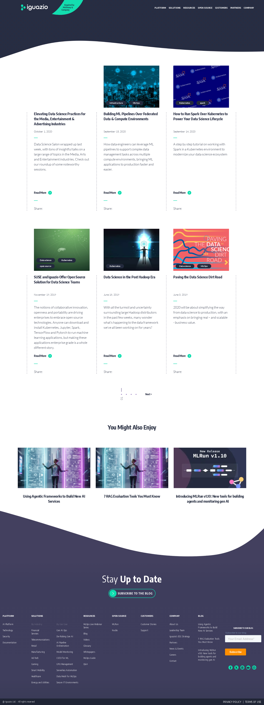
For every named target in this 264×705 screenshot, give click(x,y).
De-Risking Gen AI (65, 636)
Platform (160, 7)
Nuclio (115, 630)
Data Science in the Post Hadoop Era (129, 277)
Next (147, 394)
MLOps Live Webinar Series (93, 626)
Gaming (34, 664)
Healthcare (36, 676)
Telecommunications (40, 639)
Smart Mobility (38, 670)
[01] (121, 394)
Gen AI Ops (62, 630)
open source (45, 266)
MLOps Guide (90, 658)
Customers (221, 7)
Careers (173, 654)
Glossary (87, 645)
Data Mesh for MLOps (66, 676)
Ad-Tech (35, 658)
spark (202, 103)
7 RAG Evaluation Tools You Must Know (208, 640)
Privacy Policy (232, 701)
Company (249, 7)
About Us (174, 624)
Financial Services (35, 632)
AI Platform (8, 624)
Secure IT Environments (67, 682)
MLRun (115, 624)
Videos (87, 639)
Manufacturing (38, 652)
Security (6, 636)
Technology (8, 630)
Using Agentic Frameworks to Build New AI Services (207, 627)
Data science (45, 260)
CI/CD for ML (62, 658)
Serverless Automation (67, 670)
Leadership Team (177, 630)
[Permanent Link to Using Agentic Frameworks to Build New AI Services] (54, 476)
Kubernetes (184, 103)
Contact (173, 661)
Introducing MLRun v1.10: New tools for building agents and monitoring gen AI (208, 655)
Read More (40, 192)
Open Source (205, 7)
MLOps (136, 103)
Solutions (175, 7)
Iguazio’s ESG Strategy (180, 636)
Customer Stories (148, 624)
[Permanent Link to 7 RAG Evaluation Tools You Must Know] (132, 473)
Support (144, 630)
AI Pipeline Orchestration (63, 644)
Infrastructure (116, 103)
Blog (86, 633)
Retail (34, 645)
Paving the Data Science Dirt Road (197, 277)
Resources (189, 7)
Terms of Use (253, 701)
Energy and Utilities (40, 682)
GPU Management (65, 664)
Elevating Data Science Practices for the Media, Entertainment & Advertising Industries (59, 118)
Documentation (10, 642)
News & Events (177, 648)
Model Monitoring (65, 652)
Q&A (86, 664)
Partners (235, 7)
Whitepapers (89, 652)
